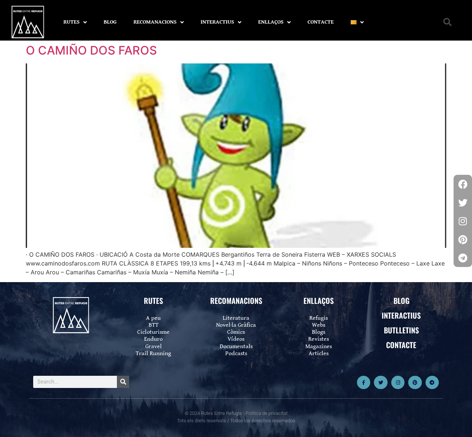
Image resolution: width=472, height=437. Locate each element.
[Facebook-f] (363, 382)
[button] (447, 22)
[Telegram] (432, 382)
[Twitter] (380, 382)
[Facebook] (463, 184)
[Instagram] (398, 382)
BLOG (110, 22)
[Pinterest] (414, 382)
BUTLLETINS (401, 330)
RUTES (71, 22)
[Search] (123, 382)
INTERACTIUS (217, 22)
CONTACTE (321, 22)
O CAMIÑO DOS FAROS (91, 50)
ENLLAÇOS (271, 22)
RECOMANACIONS (155, 22)
